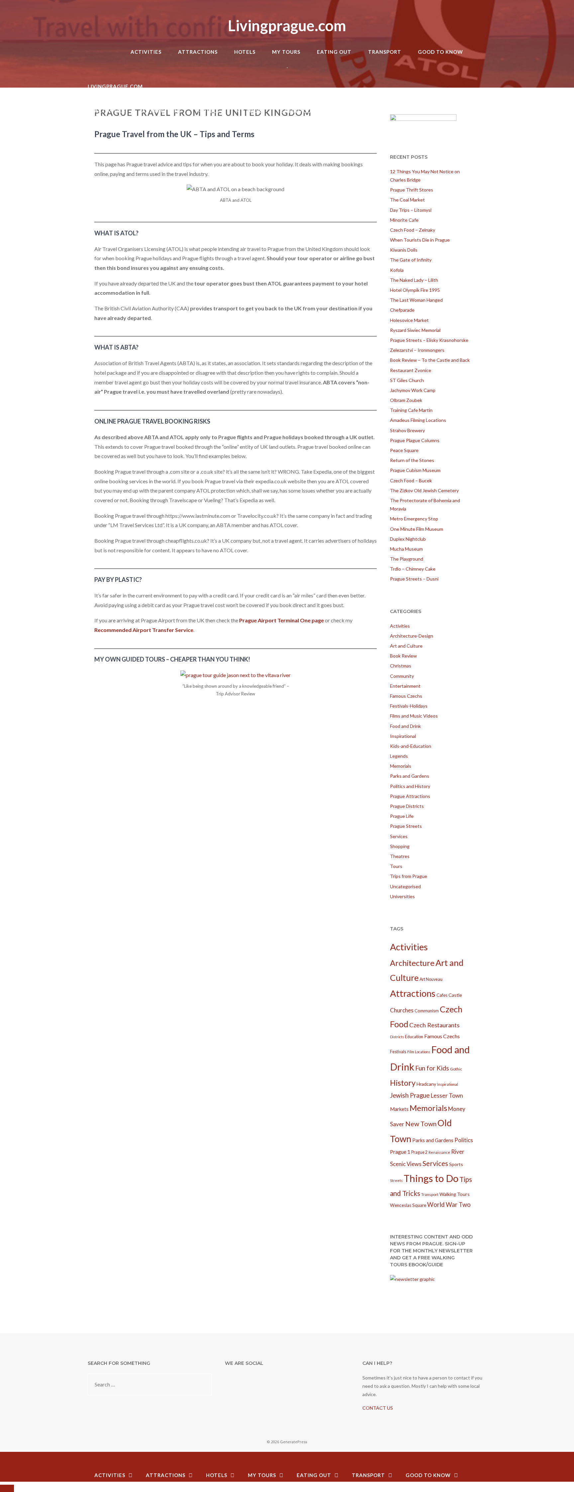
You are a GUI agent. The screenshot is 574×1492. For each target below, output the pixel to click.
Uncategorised (405, 886)
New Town (420, 1124)
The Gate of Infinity (410, 260)
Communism (427, 1010)
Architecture (412, 963)
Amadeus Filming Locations (418, 420)
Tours (396, 866)
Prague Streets (406, 826)
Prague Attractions (410, 796)
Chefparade (402, 310)
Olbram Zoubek (406, 400)
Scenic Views (406, 1163)
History (403, 1082)
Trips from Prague (408, 876)
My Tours (286, 52)
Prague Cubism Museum (415, 470)
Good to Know (440, 52)
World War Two (449, 1204)
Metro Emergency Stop (414, 518)
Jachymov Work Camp (412, 390)
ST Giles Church (407, 380)
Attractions (198, 52)
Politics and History (410, 786)
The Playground (406, 559)
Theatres (400, 856)
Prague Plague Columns (414, 440)
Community (402, 676)
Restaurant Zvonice (410, 370)
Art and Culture (406, 646)
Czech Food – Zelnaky (412, 230)
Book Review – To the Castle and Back (430, 360)
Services (399, 836)
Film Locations (418, 1052)
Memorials (400, 766)
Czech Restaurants (434, 1025)
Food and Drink (405, 726)
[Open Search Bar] (479, 39)
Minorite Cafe (404, 220)
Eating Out (334, 52)
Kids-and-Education (410, 746)
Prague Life (402, 816)
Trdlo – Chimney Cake (412, 569)
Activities (146, 52)
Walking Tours (454, 1194)
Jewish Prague (410, 1095)
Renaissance (439, 1152)
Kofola (397, 270)
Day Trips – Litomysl (410, 210)
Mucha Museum (406, 549)
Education (414, 1036)
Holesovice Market (409, 320)
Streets (396, 1180)
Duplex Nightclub (408, 539)
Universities (402, 896)
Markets (399, 1109)
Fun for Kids (432, 1068)
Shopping (400, 846)
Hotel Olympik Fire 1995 (415, 290)
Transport (384, 52)
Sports (456, 1164)
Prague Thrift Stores (411, 190)
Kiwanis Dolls (404, 250)
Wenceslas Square (408, 1205)
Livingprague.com (287, 26)
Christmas (400, 665)
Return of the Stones (412, 460)
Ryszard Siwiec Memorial (415, 330)
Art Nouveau (431, 979)
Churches (402, 1010)
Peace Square (404, 450)
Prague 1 (400, 1152)
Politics (463, 1140)
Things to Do (431, 1178)
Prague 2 (419, 1152)
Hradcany (426, 1084)
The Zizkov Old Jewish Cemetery (424, 490)
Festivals (398, 1051)
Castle (455, 995)
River (457, 1151)
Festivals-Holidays (409, 706)
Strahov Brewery (407, 430)
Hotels (244, 52)
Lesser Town (446, 1095)
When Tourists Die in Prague (420, 240)
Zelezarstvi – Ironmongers (417, 350)
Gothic (456, 1068)
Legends (399, 756)
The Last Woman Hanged (416, 300)
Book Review (403, 656)
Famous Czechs (406, 696)
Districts (397, 1037)
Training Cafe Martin (411, 410)
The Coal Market (407, 199)
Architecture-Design (411, 636)
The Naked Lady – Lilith (414, 280)
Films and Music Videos (414, 716)
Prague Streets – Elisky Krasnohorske (429, 340)
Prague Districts (407, 806)
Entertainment (405, 686)
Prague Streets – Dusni (414, 579)
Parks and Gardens (409, 776)
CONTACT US (377, 1408)
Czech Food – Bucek (411, 480)
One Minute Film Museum (416, 529)
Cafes (441, 995)
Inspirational (403, 736)
